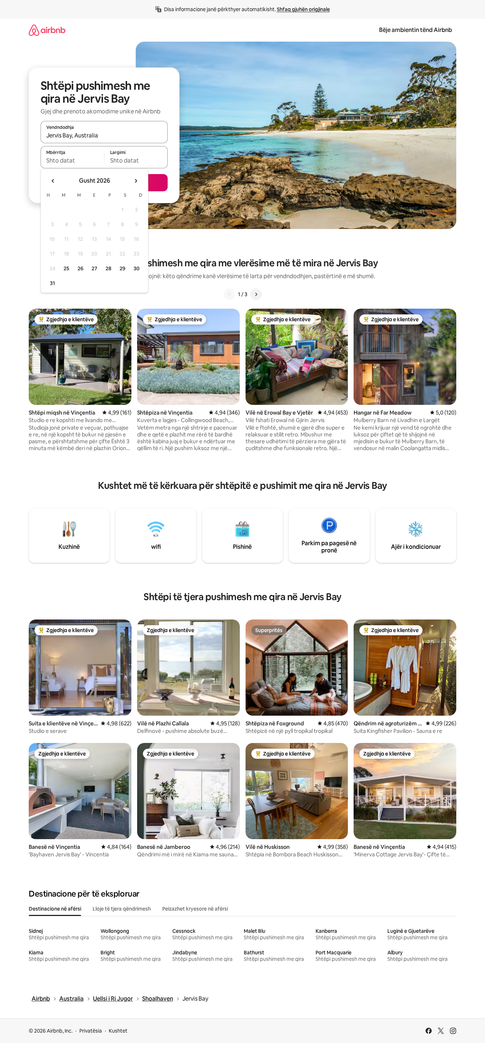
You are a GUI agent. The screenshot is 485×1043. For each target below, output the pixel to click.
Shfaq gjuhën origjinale (303, 9)
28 (108, 268)
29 (122, 268)
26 (80, 268)
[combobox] (104, 135)
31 (52, 283)
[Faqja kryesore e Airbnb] (47, 30)
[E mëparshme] (229, 294)
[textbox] (72, 160)
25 (66, 268)
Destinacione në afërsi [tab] (55, 909)
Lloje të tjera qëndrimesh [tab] (122, 909)
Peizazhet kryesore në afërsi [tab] (195, 909)
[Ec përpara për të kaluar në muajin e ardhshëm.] (136, 181)
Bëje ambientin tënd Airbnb (415, 30)
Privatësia (90, 1031)
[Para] (256, 294)
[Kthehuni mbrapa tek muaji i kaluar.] (53, 181)
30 (137, 268)
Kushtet (118, 1031)
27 (94, 268)
